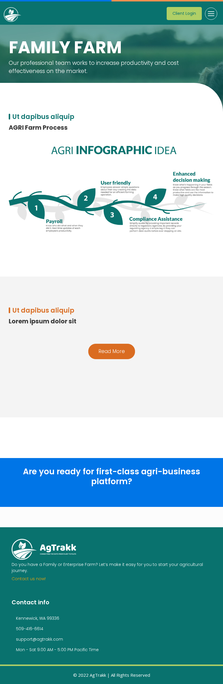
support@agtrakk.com (39, 639)
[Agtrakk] (12, 14)
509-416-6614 (29, 629)
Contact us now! (29, 579)
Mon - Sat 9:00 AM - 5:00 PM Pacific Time (57, 650)
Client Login (184, 13)
